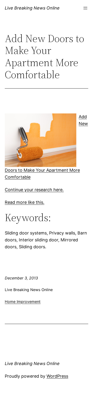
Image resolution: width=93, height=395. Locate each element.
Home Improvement (23, 301)
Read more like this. (24, 202)
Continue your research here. (34, 189)
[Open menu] (85, 8)
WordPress (57, 376)
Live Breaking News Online (32, 7)
